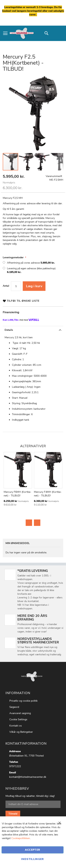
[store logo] (21, 33)
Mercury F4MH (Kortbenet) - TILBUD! (48, 493)
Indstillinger (32, 859)
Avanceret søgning (20, 713)
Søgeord (14, 707)
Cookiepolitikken (20, 838)
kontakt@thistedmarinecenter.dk (27, 777)
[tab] (33, 330)
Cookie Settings (18, 719)
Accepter (32, 850)
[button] (26, 162)
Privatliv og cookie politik (23, 701)
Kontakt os (15, 725)
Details (9, 330)
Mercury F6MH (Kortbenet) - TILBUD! (17, 493)
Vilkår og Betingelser (21, 732)
